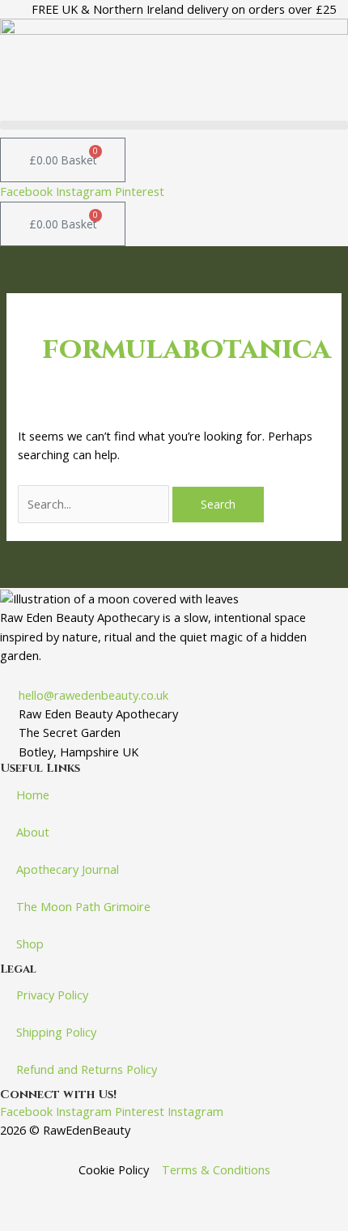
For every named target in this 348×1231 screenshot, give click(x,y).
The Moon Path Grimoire (83, 906)
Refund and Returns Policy (86, 1069)
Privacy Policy (52, 994)
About (32, 832)
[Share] (148, 1193)
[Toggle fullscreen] (88, 1193)
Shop (30, 943)
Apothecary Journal (67, 869)
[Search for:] (95, 504)
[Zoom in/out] (28, 1193)
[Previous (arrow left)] (28, 1219)
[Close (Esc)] (208, 1193)
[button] (174, 125)
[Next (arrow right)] (88, 1219)
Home (32, 794)
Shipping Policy (56, 1032)
